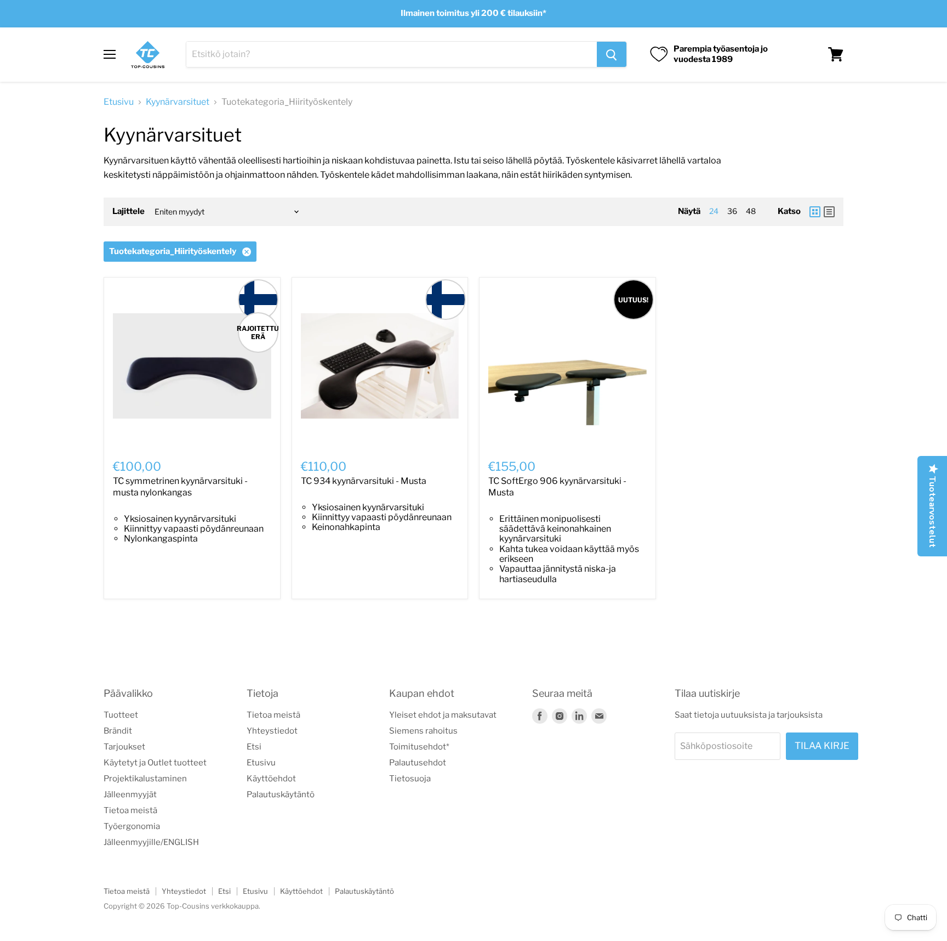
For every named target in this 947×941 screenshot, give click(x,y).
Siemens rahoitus (423, 731)
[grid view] (814, 211)
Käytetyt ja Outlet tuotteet (155, 763)
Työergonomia (132, 826)
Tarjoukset (124, 747)
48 (751, 211)
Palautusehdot (417, 763)
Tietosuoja (410, 779)
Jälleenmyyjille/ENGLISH (151, 842)
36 (732, 211)
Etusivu (119, 102)
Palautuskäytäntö (281, 794)
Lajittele (128, 211)
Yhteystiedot (272, 731)
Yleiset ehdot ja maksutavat (443, 715)
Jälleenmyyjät (130, 794)
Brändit (118, 731)
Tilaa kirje (822, 745)
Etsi (254, 747)
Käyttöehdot (271, 779)
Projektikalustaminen (145, 779)
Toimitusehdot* (419, 747)
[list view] (829, 211)
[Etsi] (611, 54)
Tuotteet (121, 715)
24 (713, 211)
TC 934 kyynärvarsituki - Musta (363, 481)
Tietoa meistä (130, 810)
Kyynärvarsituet (177, 102)
